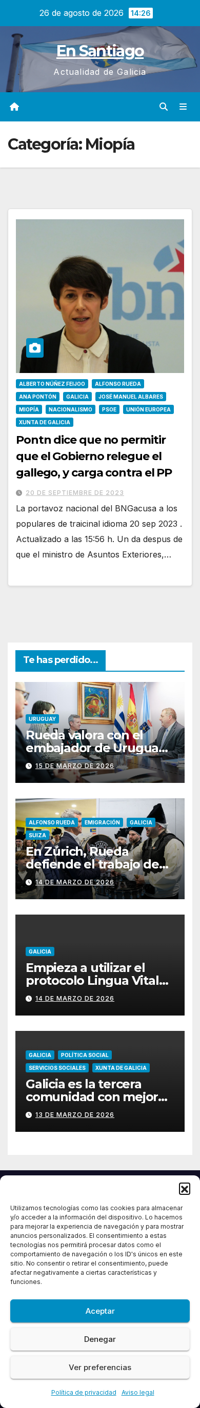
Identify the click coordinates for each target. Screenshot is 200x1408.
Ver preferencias (100, 1367)
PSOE (109, 409)
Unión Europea (148, 409)
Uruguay (42, 719)
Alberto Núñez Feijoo (52, 384)
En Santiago (100, 51)
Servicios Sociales (57, 1068)
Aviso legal (138, 1392)
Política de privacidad (83, 1392)
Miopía (29, 409)
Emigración (102, 822)
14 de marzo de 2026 (74, 882)
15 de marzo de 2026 (74, 766)
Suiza (37, 835)
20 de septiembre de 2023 (75, 492)
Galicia (77, 397)
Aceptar (100, 1311)
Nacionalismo (70, 409)
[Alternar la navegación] (183, 107)
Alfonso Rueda (118, 384)
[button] (184, 1188)
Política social (85, 1055)
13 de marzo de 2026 (74, 1115)
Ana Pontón (37, 397)
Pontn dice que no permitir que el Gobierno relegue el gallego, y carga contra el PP (94, 456)
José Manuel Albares (130, 397)
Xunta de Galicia (44, 422)
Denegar (100, 1339)
